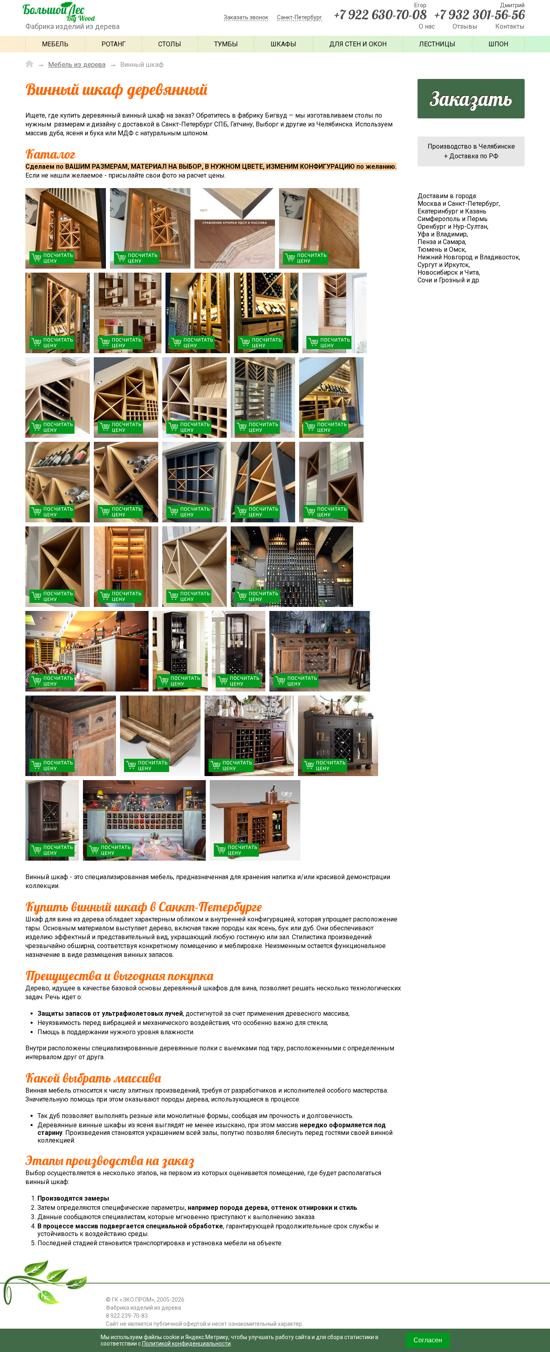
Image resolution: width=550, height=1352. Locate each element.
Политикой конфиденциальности (186, 1343)
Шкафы (283, 44)
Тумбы (226, 44)
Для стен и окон (358, 44)
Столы (169, 44)
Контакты (510, 26)
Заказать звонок (246, 17)
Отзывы (465, 26)
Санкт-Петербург (299, 17)
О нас (427, 26)
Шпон (498, 44)
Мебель (55, 44)
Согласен (428, 1340)
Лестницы (437, 44)
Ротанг (113, 44)
